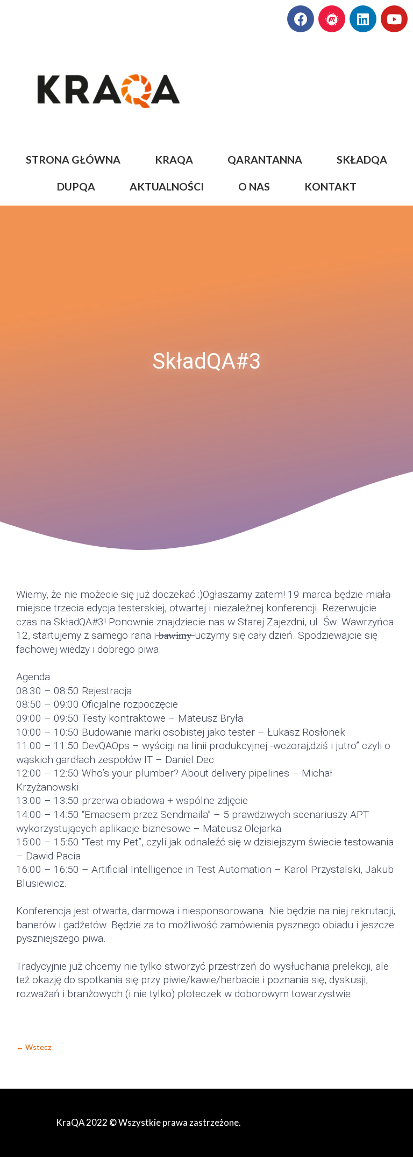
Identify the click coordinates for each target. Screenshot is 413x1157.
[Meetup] (331, 18)
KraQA (174, 159)
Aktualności (167, 186)
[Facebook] (300, 18)
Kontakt (330, 186)
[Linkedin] (363, 18)
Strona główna (73, 159)
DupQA (76, 186)
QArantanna (264, 159)
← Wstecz (33, 1047)
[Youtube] (394, 18)
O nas (254, 186)
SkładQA (362, 159)
